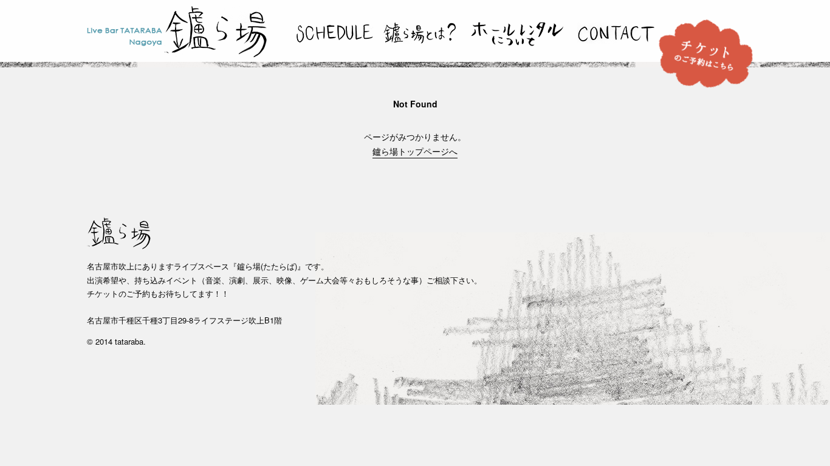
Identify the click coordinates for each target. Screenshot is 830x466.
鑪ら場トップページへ (415, 151)
